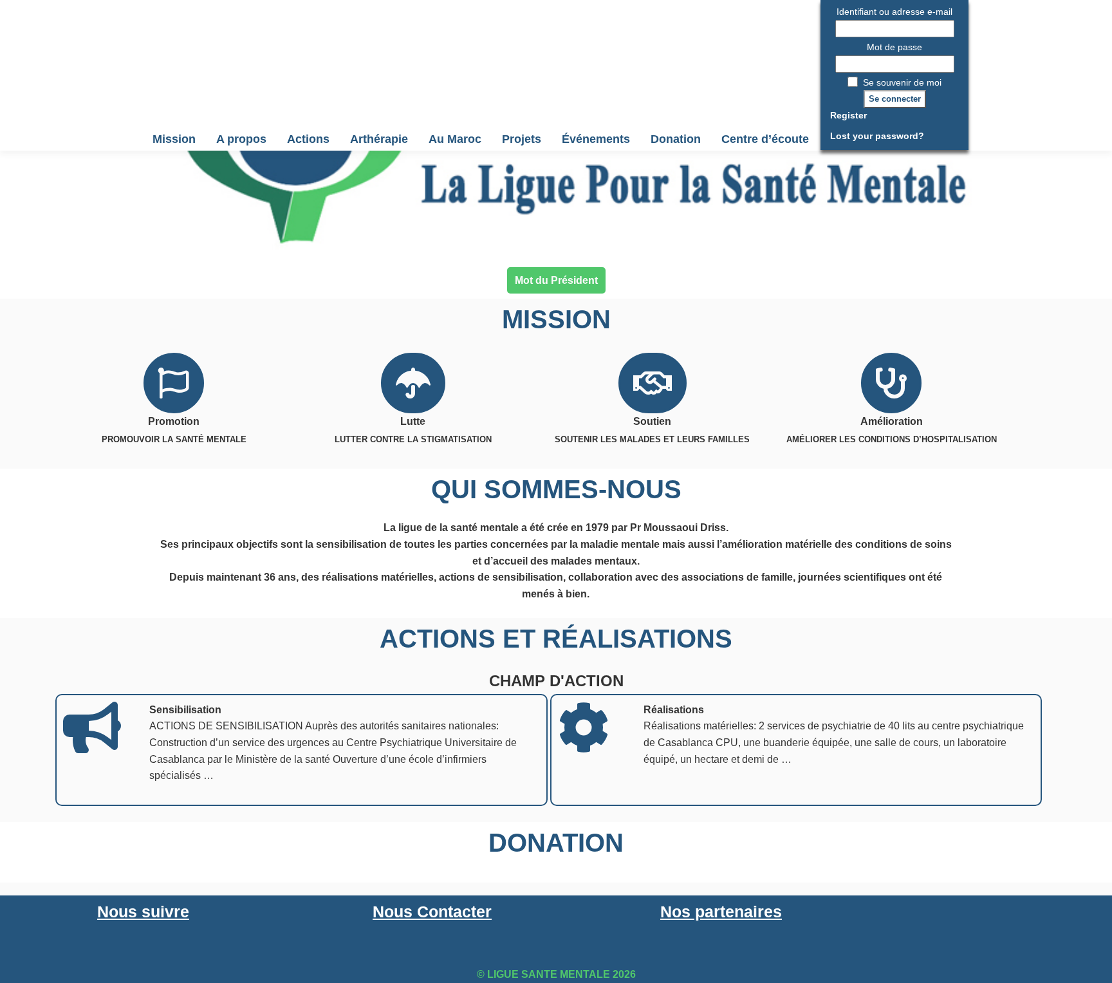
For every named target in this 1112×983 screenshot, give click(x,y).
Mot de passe (894, 47)
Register (848, 115)
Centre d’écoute (765, 139)
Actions (308, 139)
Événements (596, 139)
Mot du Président (556, 280)
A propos (241, 139)
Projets (521, 139)
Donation (676, 139)
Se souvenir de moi (900, 82)
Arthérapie (379, 139)
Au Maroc (455, 139)
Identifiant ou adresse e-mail (894, 11)
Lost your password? (877, 136)
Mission (174, 139)
